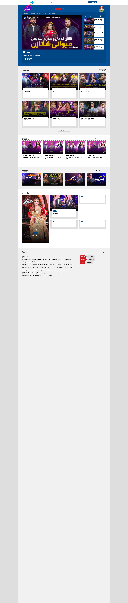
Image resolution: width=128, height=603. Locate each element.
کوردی (82, 2)
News (55, 3)
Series (38, 3)
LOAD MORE (64, 130)
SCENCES (33, 13)
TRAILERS (39, 13)
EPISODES (26, 13)
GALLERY (45, 13)
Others (65, 3)
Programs (43, 3)
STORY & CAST (52, 13)
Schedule (50, 3)
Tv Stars (60, 3)
